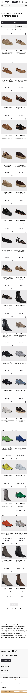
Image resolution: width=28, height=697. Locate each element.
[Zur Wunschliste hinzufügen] (12, 33)
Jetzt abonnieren (6, 660)
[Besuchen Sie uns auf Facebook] (12, 651)
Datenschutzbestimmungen (21, 679)
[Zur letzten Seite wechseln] (20, 29)
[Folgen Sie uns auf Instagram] (15, 651)
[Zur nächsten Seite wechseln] (18, 29)
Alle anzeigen (14, 604)
